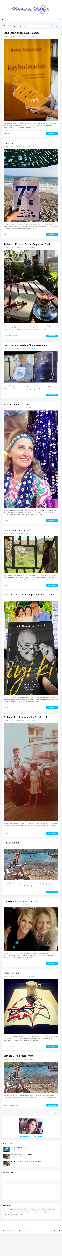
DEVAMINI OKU (52, 133)
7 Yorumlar (29, 846)
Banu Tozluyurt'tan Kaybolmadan (21, 32)
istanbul (38, 1209)
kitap (5, 1212)
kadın (43, 1209)
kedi (53, 1209)
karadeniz (48, 1209)
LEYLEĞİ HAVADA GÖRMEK (18, 1147)
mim (20, 1212)
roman (39, 1212)
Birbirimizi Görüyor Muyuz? (18, 404)
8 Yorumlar (32, 976)
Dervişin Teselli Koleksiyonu (19, 1055)
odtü (29, 1212)
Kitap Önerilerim (12, 972)
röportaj (44, 1212)
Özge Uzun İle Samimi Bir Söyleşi (21, 901)
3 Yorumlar (32, 146)
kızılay (9, 1212)
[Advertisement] (31, 1244)
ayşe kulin (11, 1209)
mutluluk (24, 1212)
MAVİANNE (11, 36)
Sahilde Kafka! (11, 842)
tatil (53, 1212)
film (21, 1209)
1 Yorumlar (32, 36)
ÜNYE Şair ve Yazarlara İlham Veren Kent (25, 345)
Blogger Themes (29, 1230)
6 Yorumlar (28, 904)
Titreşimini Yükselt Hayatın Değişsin (22, 1154)
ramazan (34, 1212)
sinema (49, 1212)
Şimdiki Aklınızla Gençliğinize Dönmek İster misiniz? (27, 1161)
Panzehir (8, 143)
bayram (17, 1209)
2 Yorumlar (31, 348)
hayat (30, 1209)
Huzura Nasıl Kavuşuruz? (17, 530)
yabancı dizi (6, 1214)
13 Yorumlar (33, 720)
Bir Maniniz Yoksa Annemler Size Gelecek (26, 717)
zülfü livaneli (14, 1214)
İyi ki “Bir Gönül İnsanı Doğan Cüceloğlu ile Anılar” (30, 594)
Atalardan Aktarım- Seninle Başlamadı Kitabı (27, 244)
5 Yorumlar (33, 533)
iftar (34, 1209)
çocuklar (21, 1214)
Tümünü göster (55, 26)
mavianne (15, 1212)
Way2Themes (14, 1230)
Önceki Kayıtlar (54, 1112)
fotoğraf (25, 1209)
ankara (5, 1209)
